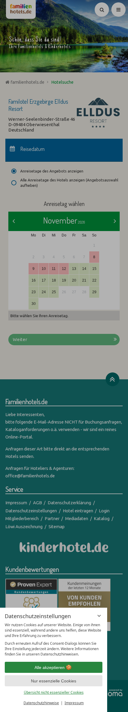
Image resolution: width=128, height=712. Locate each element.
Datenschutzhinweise (41, 702)
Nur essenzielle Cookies (53, 681)
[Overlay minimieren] (99, 616)
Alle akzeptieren (50, 667)
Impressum (74, 702)
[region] (53, 639)
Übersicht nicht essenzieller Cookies (54, 692)
